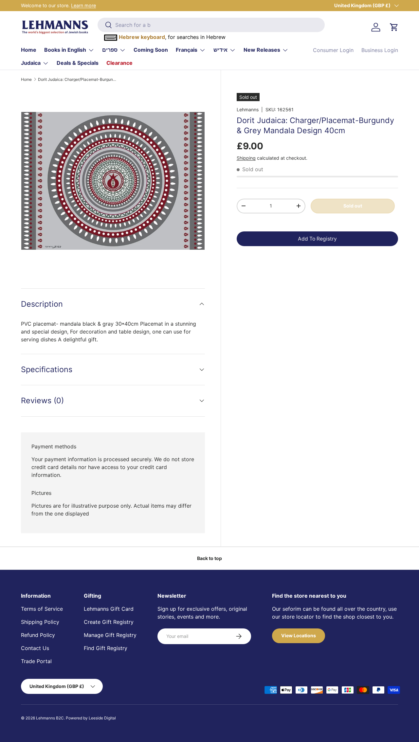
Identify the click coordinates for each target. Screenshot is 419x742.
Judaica (31, 63)
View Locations (298, 635)
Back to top (209, 558)
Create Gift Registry (109, 622)
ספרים (110, 49)
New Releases (262, 49)
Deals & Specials (78, 63)
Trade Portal (36, 661)
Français (186, 49)
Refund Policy (38, 635)
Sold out (352, 205)
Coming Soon (151, 49)
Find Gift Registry (105, 648)
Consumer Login (333, 50)
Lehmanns (248, 109)
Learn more (83, 5)
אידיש (220, 49)
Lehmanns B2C (50, 717)
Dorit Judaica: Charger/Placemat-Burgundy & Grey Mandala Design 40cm (77, 79)
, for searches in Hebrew (172, 37)
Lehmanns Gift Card (109, 609)
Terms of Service (42, 609)
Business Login (379, 50)
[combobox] (211, 25)
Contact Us (35, 648)
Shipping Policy (40, 622)
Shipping (246, 157)
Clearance (119, 63)
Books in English (65, 49)
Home (28, 49)
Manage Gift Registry (110, 635)
